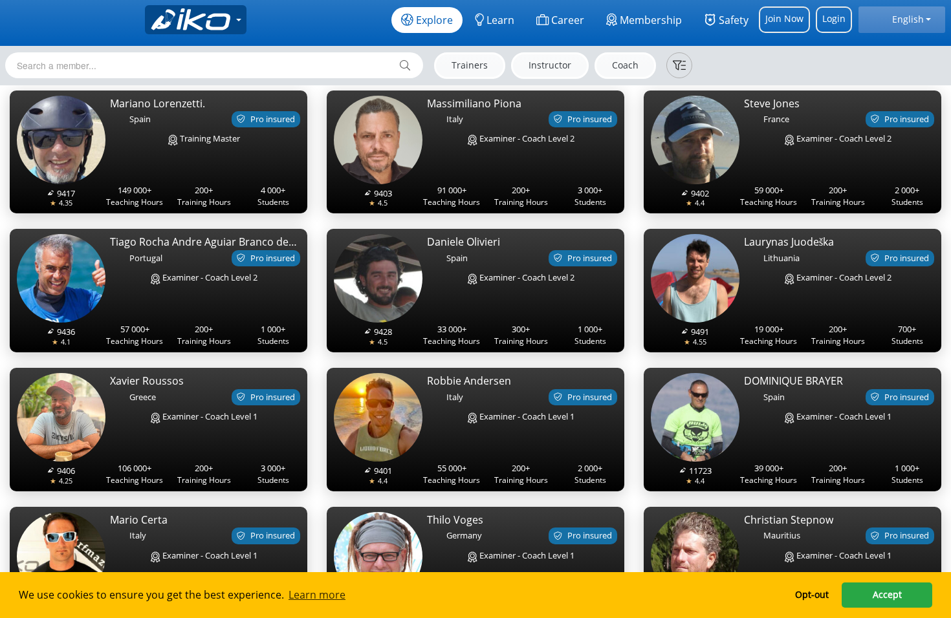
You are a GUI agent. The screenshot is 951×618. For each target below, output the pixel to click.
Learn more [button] (317, 595)
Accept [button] (887, 594)
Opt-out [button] (812, 594)
